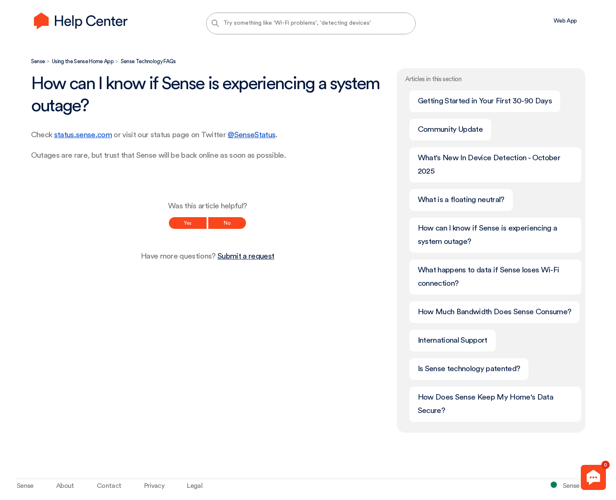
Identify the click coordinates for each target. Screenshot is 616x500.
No (227, 223)
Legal (194, 485)
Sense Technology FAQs (148, 61)
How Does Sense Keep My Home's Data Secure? (485, 404)
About (65, 485)
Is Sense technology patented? (469, 369)
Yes (188, 223)
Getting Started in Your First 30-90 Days (485, 101)
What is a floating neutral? (461, 200)
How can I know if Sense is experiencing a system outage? (487, 235)
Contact (109, 485)
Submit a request (245, 256)
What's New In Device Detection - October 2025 (489, 164)
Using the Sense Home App (83, 61)
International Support (452, 340)
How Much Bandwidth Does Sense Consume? (495, 312)
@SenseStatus (251, 135)
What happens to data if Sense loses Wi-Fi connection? (488, 276)
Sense (38, 61)
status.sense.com (83, 135)
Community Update (450, 129)
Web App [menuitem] (565, 21)
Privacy (154, 485)
